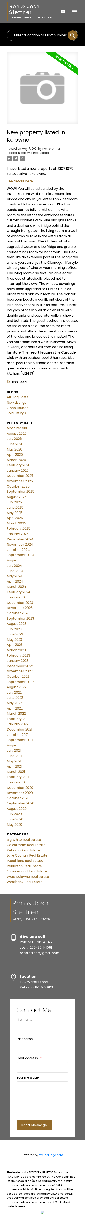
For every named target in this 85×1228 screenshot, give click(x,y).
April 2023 (15, 644)
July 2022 (14, 692)
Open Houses (17, 408)
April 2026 (15, 454)
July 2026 (14, 438)
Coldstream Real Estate (26, 844)
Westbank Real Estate (25, 881)
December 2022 (20, 666)
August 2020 (17, 808)
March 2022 (16, 713)
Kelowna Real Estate (35, 153)
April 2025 (15, 518)
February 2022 (18, 719)
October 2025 (18, 486)
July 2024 (14, 565)
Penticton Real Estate (24, 866)
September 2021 (20, 740)
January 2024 (18, 597)
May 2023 (14, 639)
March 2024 (16, 586)
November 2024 (20, 544)
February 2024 (19, 592)
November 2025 (20, 481)
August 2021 (16, 745)
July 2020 (14, 814)
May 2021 (14, 761)
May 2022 (14, 703)
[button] (21, 964)
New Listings (16, 402)
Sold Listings (16, 413)
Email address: (28, 1058)
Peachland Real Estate (25, 860)
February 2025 (18, 528)
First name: (25, 1020)
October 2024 (18, 549)
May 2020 (14, 824)
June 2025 (15, 507)
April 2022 (15, 708)
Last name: (25, 1039)
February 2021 (18, 777)
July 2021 (14, 750)
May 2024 (14, 576)
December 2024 (20, 539)
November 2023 (20, 607)
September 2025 (20, 491)
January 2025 (18, 534)
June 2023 (15, 634)
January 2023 (17, 660)
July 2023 (14, 629)
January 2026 (18, 470)
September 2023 (20, 618)
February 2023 (18, 655)
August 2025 (17, 497)
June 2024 (15, 570)
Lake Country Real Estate (27, 855)
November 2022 (20, 671)
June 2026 (15, 444)
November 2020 (20, 792)
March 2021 (16, 771)
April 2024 (15, 581)
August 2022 (16, 687)
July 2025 (14, 502)
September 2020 (20, 803)
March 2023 (16, 650)
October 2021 (17, 734)
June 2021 (14, 755)
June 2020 (15, 819)
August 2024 (17, 560)
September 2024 (20, 555)
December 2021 (19, 729)
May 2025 (14, 512)
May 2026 (14, 449)
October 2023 (18, 613)
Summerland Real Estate (27, 871)
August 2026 (17, 433)
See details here (20, 181)
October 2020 (18, 798)
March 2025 (16, 523)
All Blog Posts (17, 397)
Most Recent (17, 428)
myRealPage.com (51, 1155)
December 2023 (20, 602)
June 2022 (15, 697)
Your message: (28, 1077)
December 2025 (20, 475)
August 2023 (16, 623)
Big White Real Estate (24, 839)
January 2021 (17, 782)
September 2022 (20, 682)
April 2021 (14, 766)
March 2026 (16, 460)
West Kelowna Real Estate (28, 876)
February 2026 (18, 465)
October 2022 (18, 676)
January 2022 (17, 724)
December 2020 (20, 787)
